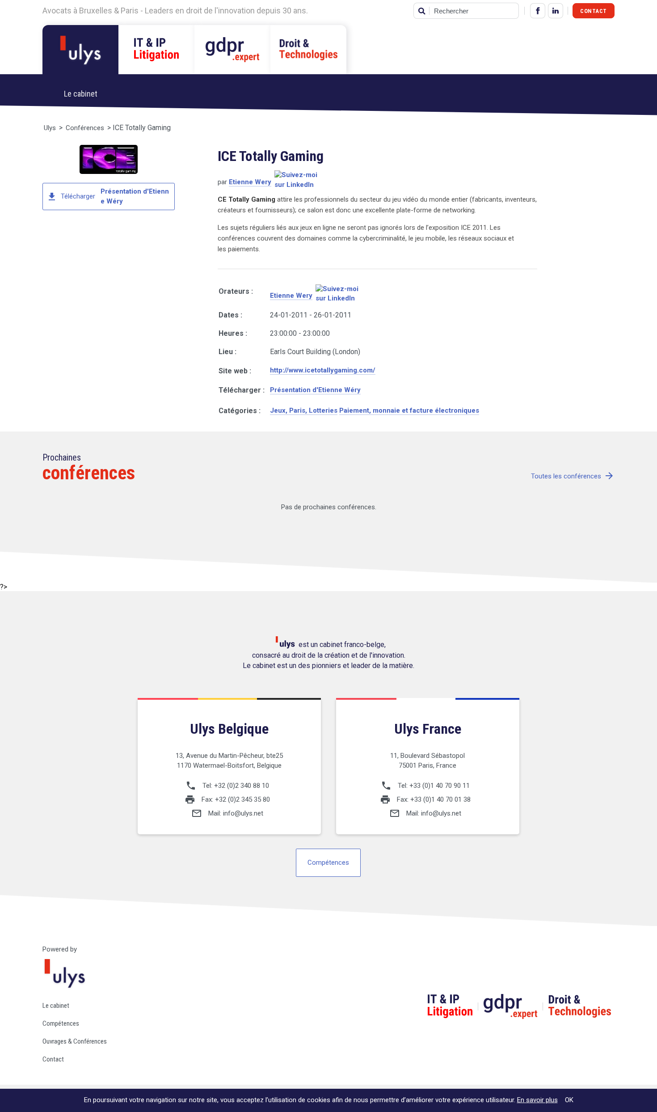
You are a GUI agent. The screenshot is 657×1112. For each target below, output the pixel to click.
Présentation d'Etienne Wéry (315, 390)
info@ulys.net (243, 813)
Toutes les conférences (573, 476)
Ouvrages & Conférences (74, 1041)
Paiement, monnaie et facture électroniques (409, 410)
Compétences (328, 862)
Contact (593, 11)
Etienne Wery (250, 182)
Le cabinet (55, 1006)
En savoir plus (537, 1100)
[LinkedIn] (555, 10)
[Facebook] (537, 10)
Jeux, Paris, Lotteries (303, 410)
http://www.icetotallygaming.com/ (322, 370)
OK (569, 1100)
